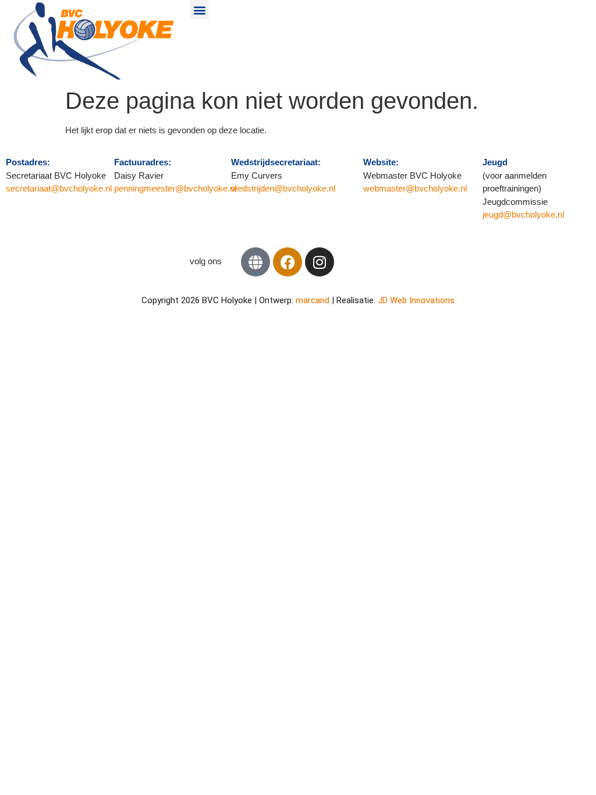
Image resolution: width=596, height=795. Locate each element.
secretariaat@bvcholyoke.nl (60, 188)
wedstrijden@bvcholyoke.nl (283, 188)
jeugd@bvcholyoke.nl (523, 214)
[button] (199, 9)
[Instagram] (319, 261)
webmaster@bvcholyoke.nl (415, 188)
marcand (314, 300)
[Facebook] (287, 261)
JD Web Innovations (416, 300)
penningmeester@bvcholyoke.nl (175, 188)
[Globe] (255, 261)
